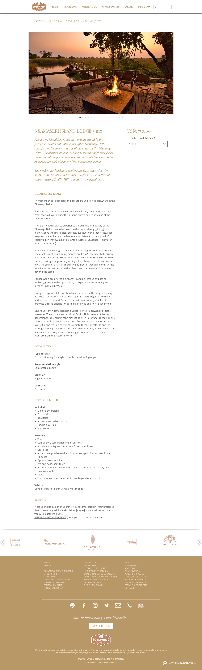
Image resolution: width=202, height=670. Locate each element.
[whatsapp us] (72, 605)
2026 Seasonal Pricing (141, 138)
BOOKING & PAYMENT (135, 579)
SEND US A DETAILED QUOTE (50, 517)
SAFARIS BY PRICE (92, 582)
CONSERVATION (132, 571)
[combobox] (147, 144)
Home (38, 20)
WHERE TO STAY (92, 562)
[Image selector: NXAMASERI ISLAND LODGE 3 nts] (80, 117)
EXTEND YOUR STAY (53, 587)
